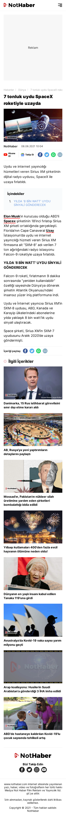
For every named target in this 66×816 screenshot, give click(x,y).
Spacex (10, 221)
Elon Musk (12, 216)
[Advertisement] (33, 48)
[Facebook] (40, 154)
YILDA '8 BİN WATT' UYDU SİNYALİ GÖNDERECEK (32, 203)
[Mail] (60, 154)
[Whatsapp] (53, 154)
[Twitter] (46, 154)
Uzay (50, 230)
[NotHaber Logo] (19, 5)
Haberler (9, 89)
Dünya (22, 89)
